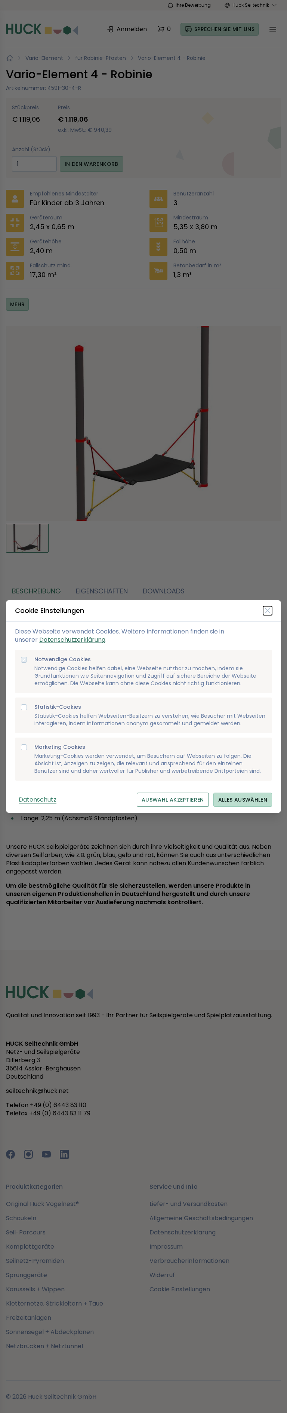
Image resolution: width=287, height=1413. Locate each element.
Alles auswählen (242, 799)
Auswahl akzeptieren (173, 799)
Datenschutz (37, 799)
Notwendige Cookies (62, 659)
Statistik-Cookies (57, 707)
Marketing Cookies (59, 747)
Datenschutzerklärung (72, 639)
